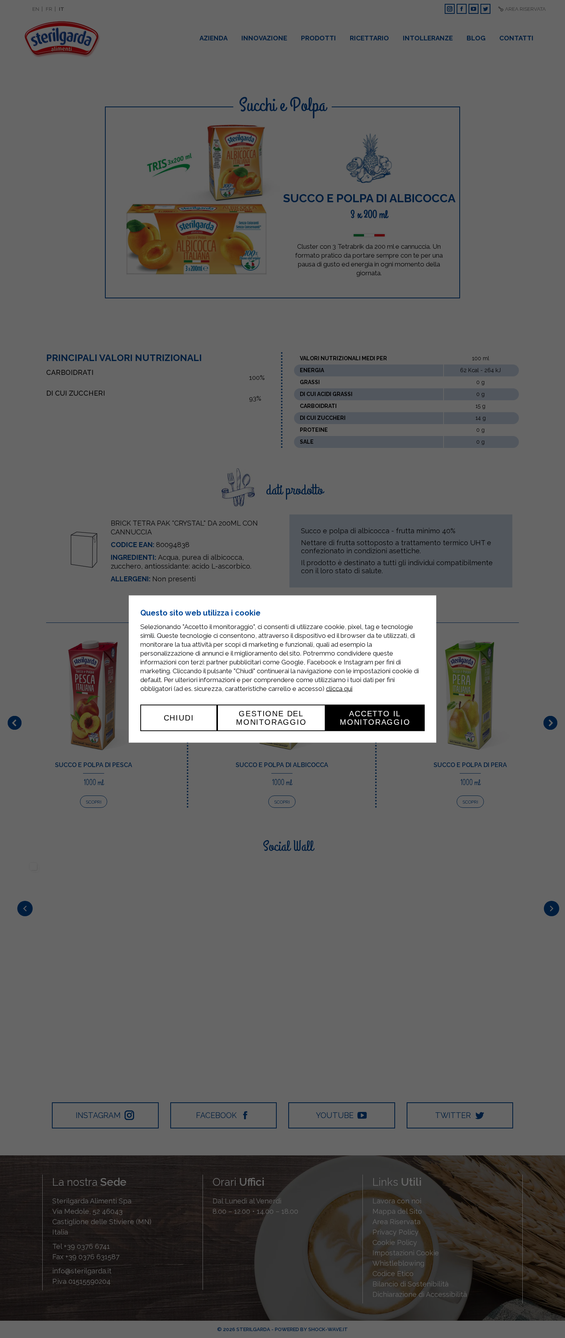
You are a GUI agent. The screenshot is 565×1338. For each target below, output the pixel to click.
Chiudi (179, 718)
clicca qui (339, 688)
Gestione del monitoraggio (271, 717)
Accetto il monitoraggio (375, 717)
